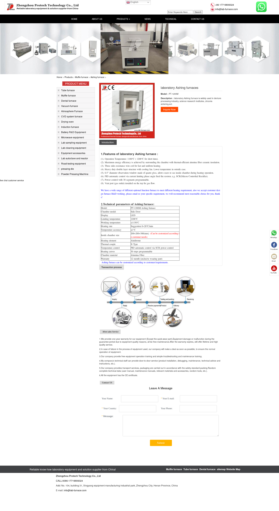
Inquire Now (169, 109)
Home (59, 77)
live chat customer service (12, 180)
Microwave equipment (72, 137)
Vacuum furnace (69, 106)
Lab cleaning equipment (73, 147)
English (134, 2)
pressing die (67, 168)
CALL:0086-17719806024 (69, 480)
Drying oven (67, 121)
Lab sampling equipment (74, 142)
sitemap (221, 469)
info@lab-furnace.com (226, 9)
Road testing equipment (73, 163)
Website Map (233, 469)
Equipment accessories (73, 153)
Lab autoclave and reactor (74, 158)
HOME (74, 18)
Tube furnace (68, 90)
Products (69, 77)
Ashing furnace (97, 77)
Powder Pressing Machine (74, 174)
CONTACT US (197, 18)
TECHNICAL (171, 18)
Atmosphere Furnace (72, 111)
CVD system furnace (71, 116)
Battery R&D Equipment (73, 132)
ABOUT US (97, 18)
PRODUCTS (123, 18)
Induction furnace (70, 127)
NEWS (148, 18)
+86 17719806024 (224, 4)
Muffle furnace (81, 77)
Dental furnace (68, 100)
